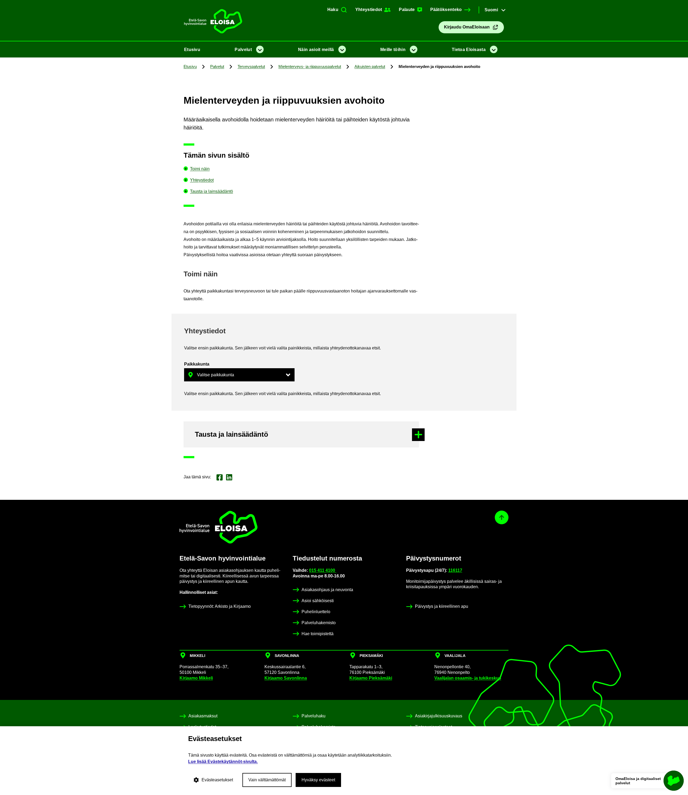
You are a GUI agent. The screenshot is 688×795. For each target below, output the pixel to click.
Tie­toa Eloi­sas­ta (469, 49)
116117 (455, 570)
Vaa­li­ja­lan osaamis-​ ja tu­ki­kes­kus (467, 678)
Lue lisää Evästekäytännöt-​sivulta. (223, 761)
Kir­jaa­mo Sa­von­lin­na (285, 678)
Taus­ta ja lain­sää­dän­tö (211, 191)
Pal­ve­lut (243, 49)
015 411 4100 (322, 570)
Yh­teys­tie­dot (202, 180)
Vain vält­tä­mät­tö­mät (267, 780)
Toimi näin (200, 169)
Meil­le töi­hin (393, 49)
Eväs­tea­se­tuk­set (217, 780)
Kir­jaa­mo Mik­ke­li (196, 678)
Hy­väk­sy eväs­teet (318, 780)
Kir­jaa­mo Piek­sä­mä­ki (370, 678)
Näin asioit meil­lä (316, 49)
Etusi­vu (192, 49)
